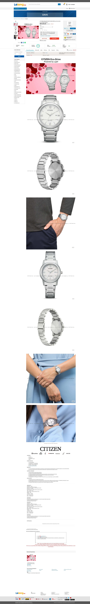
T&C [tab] (49, 50)
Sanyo (15, 90)
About (42, 592)
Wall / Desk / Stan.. (17, 97)
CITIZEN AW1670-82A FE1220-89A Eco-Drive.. (31, 563)
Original (26, 18)
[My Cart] (64, 4)
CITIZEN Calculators (17, 73)
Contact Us (53, 592)
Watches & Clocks (17, 18)
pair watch (41, 569)
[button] (15, 21)
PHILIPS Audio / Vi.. (17, 86)
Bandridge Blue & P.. (17, 70)
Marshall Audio (17, 82)
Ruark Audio (16, 89)
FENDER (15, 78)
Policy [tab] (57, 50)
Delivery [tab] (45, 50)
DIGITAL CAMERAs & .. (18, 77)
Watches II (16, 100)
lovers (40, 570)
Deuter (16, 75)
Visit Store (73, 28)
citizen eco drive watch (67, 569)
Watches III (16, 101)
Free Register (73, 4)
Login (69, 4)
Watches (22, 18)
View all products (54, 46)
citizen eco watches (55, 570)
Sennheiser (16, 93)
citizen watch (29, 571)
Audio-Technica (17, 67)
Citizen (46, 52)
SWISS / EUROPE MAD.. (18, 94)
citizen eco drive (29, 569)
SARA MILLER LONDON (18, 92)
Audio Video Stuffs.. (17, 66)
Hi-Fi (15, 81)
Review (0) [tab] (37, 50)
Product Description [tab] (30, 50)
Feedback (53, 593)
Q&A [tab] (41, 50)
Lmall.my (66, 593)
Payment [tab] (53, 50)
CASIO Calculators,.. (17, 71)
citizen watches (54, 569)
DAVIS (70, 25)
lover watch (29, 570)
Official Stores (72, 8)
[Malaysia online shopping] (20, 5)
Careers (42, 593)
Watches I (16, 98)
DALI (15, 74)
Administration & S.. (17, 62)
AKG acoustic (16, 63)
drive (65, 570)
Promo (67, 8)
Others (16, 85)
